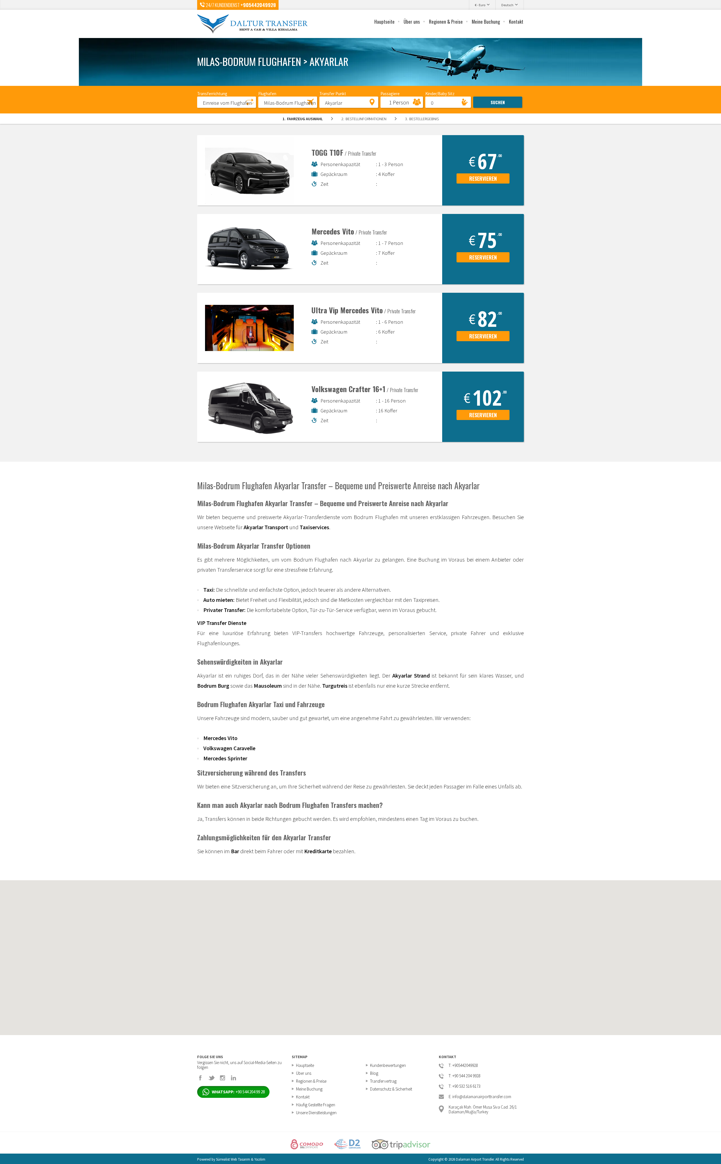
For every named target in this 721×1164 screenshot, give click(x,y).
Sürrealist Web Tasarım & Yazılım (240, 1159)
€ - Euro (480, 5)
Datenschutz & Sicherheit (391, 1089)
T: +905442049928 (463, 1065)
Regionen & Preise (446, 21)
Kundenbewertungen (388, 1065)
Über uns (412, 21)
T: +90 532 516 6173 (464, 1086)
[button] (226, 102)
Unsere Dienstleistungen (316, 1113)
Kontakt (516, 21)
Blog (374, 1073)
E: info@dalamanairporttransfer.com (480, 1096)
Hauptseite (384, 21)
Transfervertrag (383, 1081)
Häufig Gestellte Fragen (315, 1105)
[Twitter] (211, 1077)
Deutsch (507, 5)
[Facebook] (200, 1077)
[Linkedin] (233, 1077)
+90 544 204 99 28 (238, 1091)
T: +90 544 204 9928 (464, 1076)
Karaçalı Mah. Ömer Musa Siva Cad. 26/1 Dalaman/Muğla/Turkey (483, 1109)
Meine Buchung (486, 21)
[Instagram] (222, 1077)
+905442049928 (258, 4)
